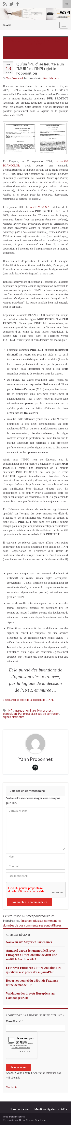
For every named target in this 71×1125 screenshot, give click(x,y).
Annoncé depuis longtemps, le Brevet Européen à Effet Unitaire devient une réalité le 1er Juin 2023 (31, 955)
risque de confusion (46, 713)
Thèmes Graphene (36, 1120)
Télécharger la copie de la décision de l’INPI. (28, 699)
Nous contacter (19, 1109)
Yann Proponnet (14, 78)
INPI (10, 710)
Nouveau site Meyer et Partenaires (29, 942)
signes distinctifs (13, 716)
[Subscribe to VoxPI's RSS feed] (5, 3)
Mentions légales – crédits (51, 1109)
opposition (10, 713)
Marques (54, 78)
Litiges (45, 78)
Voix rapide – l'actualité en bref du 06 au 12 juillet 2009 (37, 42)
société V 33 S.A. (39, 207)
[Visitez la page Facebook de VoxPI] (17, 3)
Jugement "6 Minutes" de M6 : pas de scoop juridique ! (36, 53)
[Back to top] (62, 1116)
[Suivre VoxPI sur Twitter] (11, 3)
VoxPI (7, 25)
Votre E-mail (14, 1021)
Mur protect (45, 710)
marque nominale (25, 710)
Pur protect (25, 713)
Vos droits (11, 1087)
